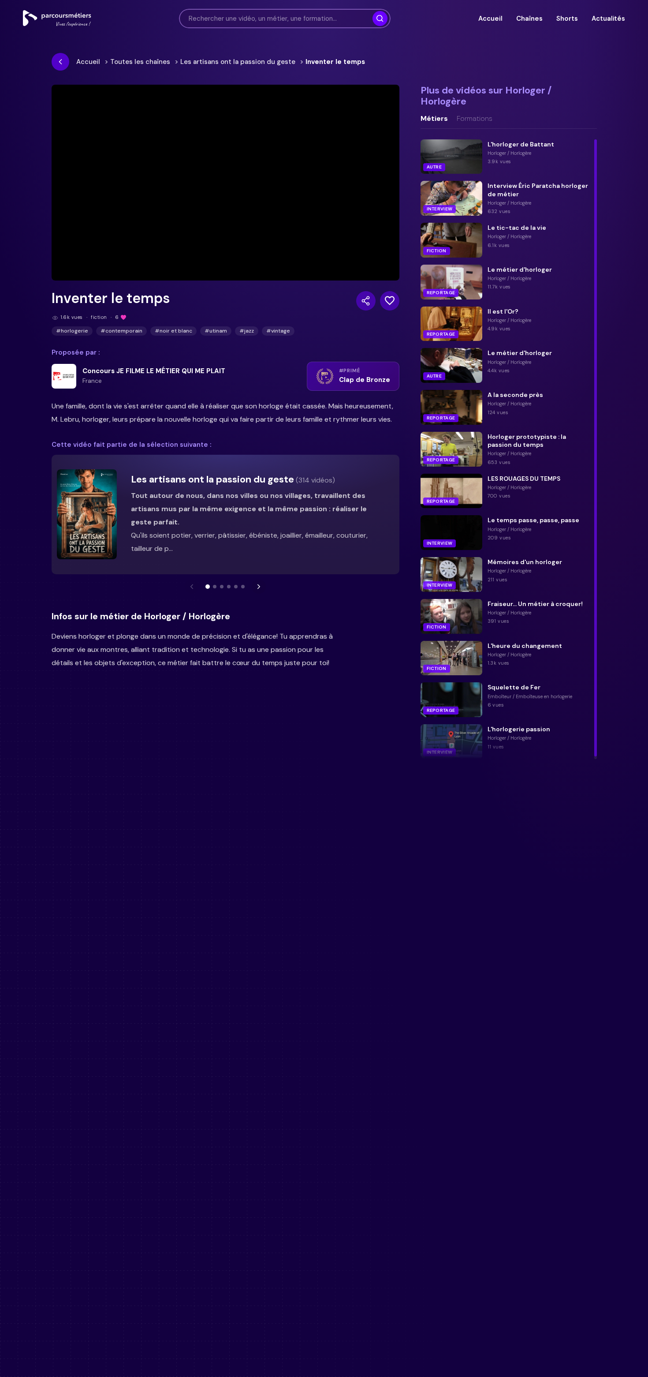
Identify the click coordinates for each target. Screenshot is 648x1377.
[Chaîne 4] (229, 586)
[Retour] (60, 62)
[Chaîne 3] (221, 586)
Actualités (608, 18)
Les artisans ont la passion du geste (237, 61)
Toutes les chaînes (140, 61)
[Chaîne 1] (207, 586)
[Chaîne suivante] (259, 587)
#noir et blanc (173, 330)
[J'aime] (389, 301)
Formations (474, 118)
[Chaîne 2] (214, 586)
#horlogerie (72, 330)
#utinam (216, 330)
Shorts (566, 18)
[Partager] (366, 301)
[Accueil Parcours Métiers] (57, 18)
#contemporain (121, 330)
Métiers (434, 118)
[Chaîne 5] (236, 586)
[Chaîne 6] (243, 586)
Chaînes (529, 18)
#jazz (246, 330)
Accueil (490, 18)
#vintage (278, 330)
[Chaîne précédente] (192, 587)
